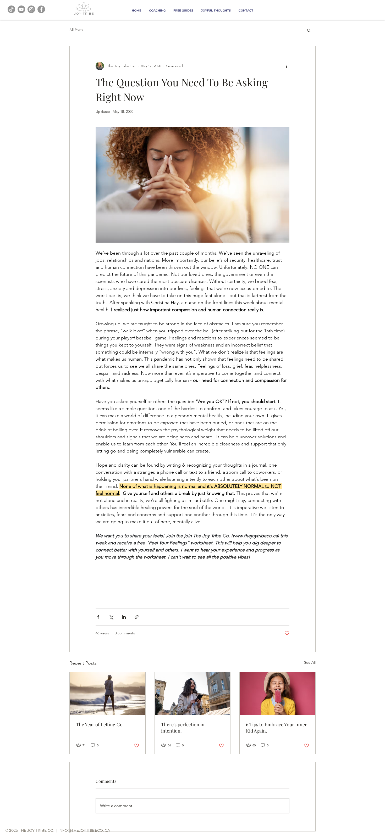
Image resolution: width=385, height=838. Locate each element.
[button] (308, 30)
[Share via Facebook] (98, 616)
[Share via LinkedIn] (123, 616)
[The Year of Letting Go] (107, 693)
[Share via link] (136, 616)
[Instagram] (31, 9)
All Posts (76, 29)
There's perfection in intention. (183, 727)
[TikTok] (11, 9)
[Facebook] (41, 9)
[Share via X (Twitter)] (110, 616)
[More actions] (286, 66)
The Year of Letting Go (99, 724)
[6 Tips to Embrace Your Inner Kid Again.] (277, 693)
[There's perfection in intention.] (192, 693)
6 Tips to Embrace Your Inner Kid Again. (276, 727)
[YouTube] (21, 9)
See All (310, 662)
